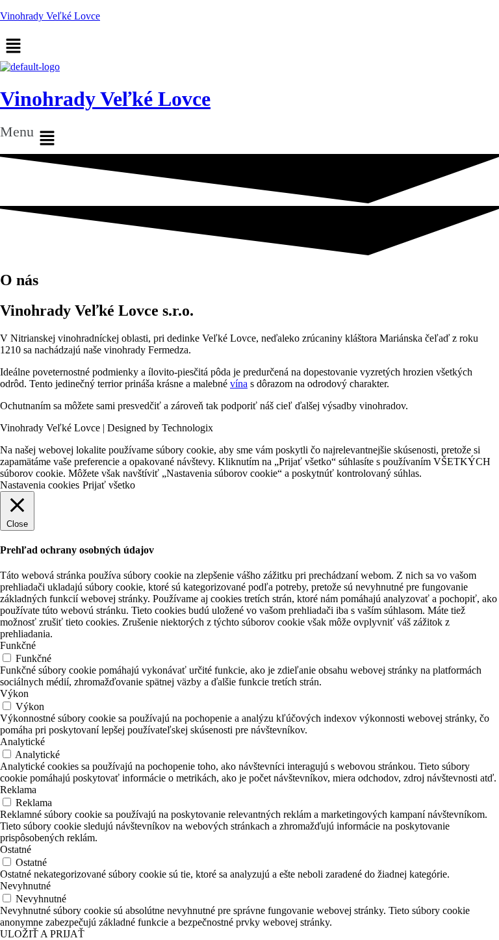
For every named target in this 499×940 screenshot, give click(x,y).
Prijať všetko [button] (109, 484)
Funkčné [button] (18, 645)
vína (239, 383)
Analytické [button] (22, 741)
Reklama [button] (18, 789)
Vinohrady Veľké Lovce (50, 15)
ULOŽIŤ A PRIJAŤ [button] (42, 933)
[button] (249, 139)
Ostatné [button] (15, 849)
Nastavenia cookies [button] (39, 484)
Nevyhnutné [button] (25, 885)
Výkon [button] (14, 693)
